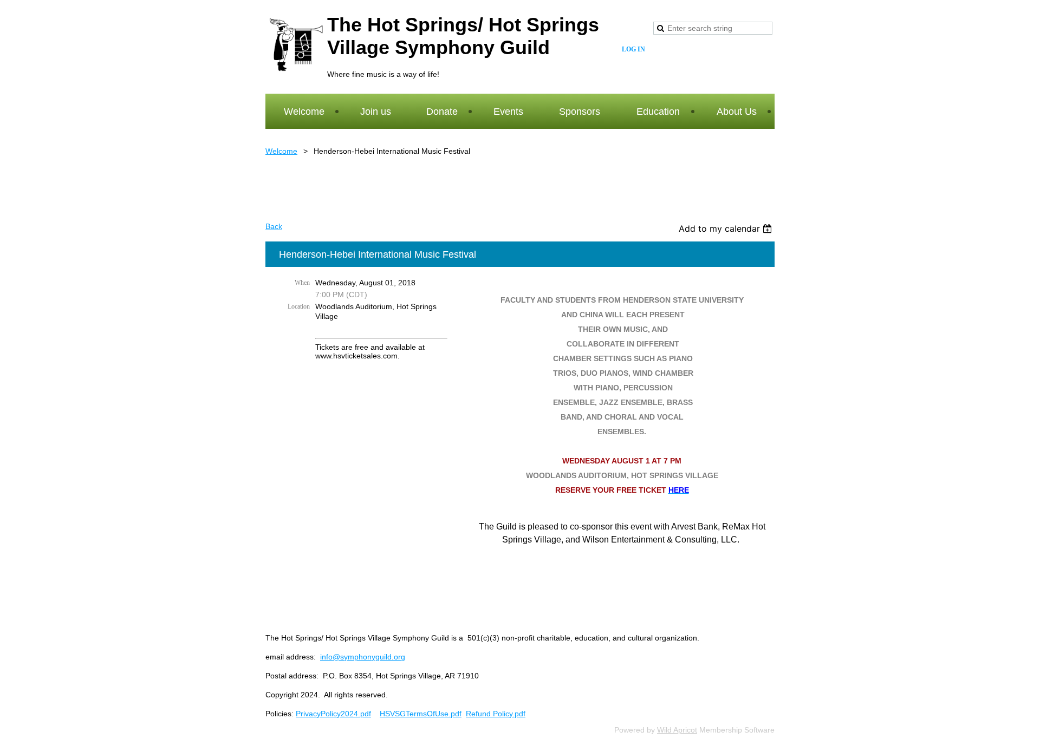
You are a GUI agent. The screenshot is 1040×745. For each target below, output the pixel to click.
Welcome (281, 151)
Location (299, 306)
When (302, 282)
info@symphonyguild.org (362, 656)
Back (273, 226)
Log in (633, 49)
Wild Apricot (677, 730)
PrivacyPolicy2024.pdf (333, 713)
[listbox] (727, 228)
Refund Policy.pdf (495, 713)
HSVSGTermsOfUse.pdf (420, 713)
